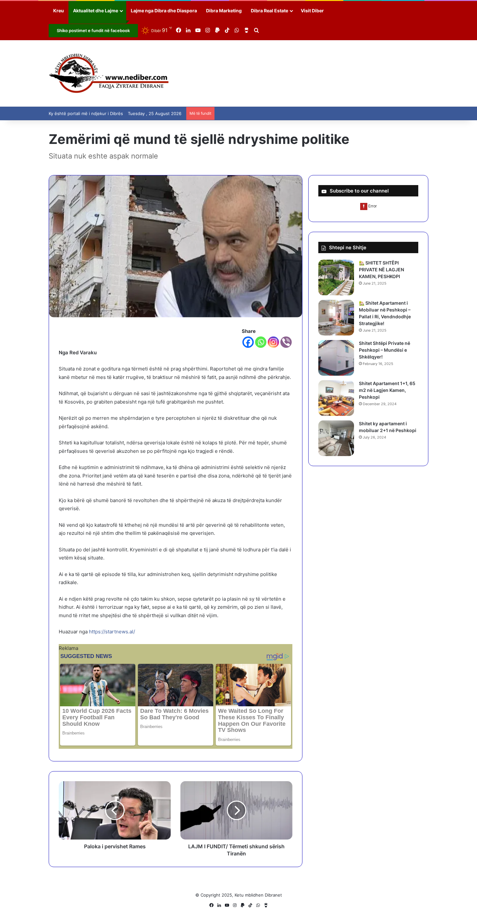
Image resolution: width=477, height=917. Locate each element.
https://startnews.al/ (112, 632)
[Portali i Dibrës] (109, 73)
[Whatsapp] (260, 342)
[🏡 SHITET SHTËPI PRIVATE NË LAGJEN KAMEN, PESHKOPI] (336, 277)
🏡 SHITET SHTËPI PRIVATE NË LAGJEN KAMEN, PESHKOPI (381, 269)
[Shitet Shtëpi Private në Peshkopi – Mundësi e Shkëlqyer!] (336, 358)
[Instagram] (273, 342)
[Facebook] (248, 342)
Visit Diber (312, 10)
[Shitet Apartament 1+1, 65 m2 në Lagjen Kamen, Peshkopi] (336, 398)
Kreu (58, 10)
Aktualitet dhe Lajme (95, 10)
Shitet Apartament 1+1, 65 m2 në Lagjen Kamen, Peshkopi (387, 390)
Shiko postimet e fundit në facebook (93, 30)
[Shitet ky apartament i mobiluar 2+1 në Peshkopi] (336, 438)
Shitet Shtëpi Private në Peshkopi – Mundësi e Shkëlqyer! (384, 349)
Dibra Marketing (224, 10)
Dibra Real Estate (269, 10)
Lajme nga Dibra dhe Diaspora (164, 10)
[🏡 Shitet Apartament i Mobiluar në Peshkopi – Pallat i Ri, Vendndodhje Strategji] (336, 317)
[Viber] (286, 342)
